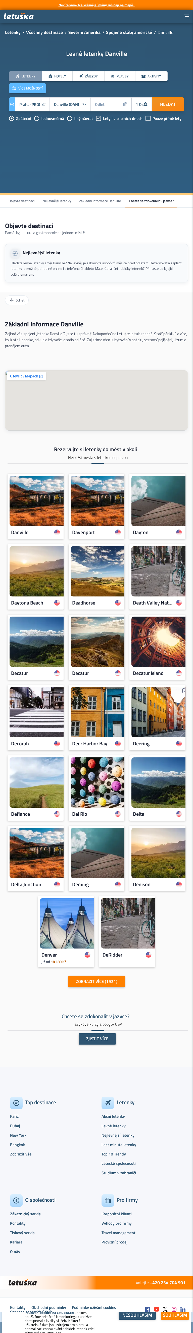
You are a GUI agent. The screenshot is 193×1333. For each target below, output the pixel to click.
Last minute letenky (119, 1145)
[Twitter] (165, 1310)
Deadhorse (83, 602)
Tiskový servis (22, 1233)
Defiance (20, 814)
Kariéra (16, 1242)
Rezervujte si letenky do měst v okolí (95, 449)
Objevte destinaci (21, 200)
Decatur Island (148, 673)
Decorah (20, 743)
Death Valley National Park (153, 602)
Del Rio (79, 814)
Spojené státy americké (129, 32)
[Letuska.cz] (19, 16)
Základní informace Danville (100, 200)
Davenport (83, 532)
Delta (138, 814)
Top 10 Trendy (114, 1154)
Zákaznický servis (25, 1214)
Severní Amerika (84, 32)
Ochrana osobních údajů (31, 1312)
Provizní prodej (114, 1242)
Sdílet (20, 300)
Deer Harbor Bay (89, 743)
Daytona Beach (27, 602)
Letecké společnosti (119, 1163)
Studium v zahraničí (119, 1173)
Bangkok (17, 1145)
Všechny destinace (44, 32)
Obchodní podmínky (48, 1307)
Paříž (14, 1116)
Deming (80, 884)
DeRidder (112, 955)
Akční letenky (113, 1116)
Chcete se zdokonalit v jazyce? (151, 200)
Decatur (19, 673)
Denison (142, 884)
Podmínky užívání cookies (94, 1307)
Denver (49, 955)
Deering (141, 743)
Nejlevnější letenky (56, 200)
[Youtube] (156, 1310)
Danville (19, 532)
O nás (15, 1252)
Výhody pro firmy (117, 1223)
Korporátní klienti (117, 1214)
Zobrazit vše (20, 1154)
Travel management (118, 1233)
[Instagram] (174, 1310)
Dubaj (15, 1126)
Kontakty (18, 1223)
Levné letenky (114, 1126)
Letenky (13, 32)
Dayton (141, 532)
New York (18, 1135)
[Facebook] (147, 1310)
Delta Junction (26, 884)
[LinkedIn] (182, 1310)
